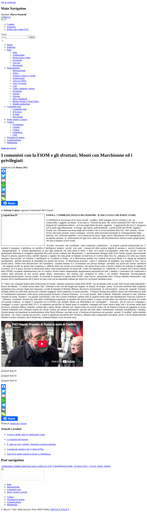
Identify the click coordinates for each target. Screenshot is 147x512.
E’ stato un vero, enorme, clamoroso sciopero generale (31, 444)
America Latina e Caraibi (24, 75)
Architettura (18, 124)
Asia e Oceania (19, 83)
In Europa (17, 111)
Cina (15, 86)
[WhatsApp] (73, 185)
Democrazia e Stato (21, 57)
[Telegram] (73, 189)
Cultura (10, 122)
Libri (15, 135)
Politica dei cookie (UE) (18, 29)
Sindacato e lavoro (8, 148)
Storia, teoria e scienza (17, 119)
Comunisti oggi (14, 106)
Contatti (10, 24)
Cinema (16, 127)
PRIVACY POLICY (60, 509)
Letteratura (17, 132)
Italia (9, 50)
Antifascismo (19, 55)
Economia (17, 60)
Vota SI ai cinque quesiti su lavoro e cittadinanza (29, 454)
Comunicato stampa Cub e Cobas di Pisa (25, 449)
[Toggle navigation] (2, 40)
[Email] (73, 180)
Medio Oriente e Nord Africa (26, 101)
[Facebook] (73, 171)
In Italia (16, 114)
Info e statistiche (20, 99)
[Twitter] (73, 175)
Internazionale (13, 68)
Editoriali (11, 47)
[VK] (73, 194)
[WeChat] (73, 198)
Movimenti (18, 65)
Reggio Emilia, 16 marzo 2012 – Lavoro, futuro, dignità (85, 466)
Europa (16, 93)
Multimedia (12, 142)
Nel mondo (18, 117)
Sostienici (11, 27)
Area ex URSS (19, 81)
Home (9, 45)
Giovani (16, 63)
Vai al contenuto (8, 2)
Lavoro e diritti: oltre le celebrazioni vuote (26, 434)
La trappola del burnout (17, 439)
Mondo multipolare (21, 104)
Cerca (3, 34)
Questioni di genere (16, 137)
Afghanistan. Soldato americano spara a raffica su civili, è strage (30, 466)
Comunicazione (14, 140)
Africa (15, 73)
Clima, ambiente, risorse (23, 88)
